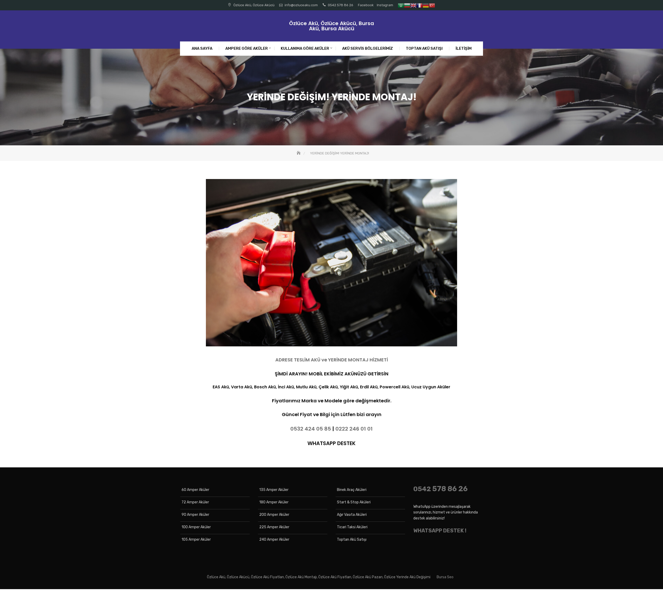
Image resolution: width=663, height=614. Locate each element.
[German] (426, 5)
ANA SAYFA (202, 48)
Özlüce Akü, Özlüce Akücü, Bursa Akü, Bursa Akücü (331, 26)
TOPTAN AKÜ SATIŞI (424, 48)
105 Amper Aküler (196, 539)
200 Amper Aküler (274, 514)
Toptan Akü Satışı (351, 539)
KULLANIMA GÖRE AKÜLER (305, 48)
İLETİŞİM (464, 48)
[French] (419, 5)
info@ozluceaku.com (301, 5)
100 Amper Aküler (196, 527)
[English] (413, 5)
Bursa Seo (445, 577)
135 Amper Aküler (274, 490)
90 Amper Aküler (195, 514)
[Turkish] (432, 5)
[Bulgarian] (407, 5)
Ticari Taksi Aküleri (352, 527)
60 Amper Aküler (195, 490)
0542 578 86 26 (340, 5)
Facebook (366, 5)
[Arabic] (401, 5)
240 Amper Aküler (274, 539)
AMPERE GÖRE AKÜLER (246, 48)
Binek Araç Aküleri (351, 490)
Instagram (385, 5)
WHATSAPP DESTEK (331, 443)
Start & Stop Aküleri (354, 502)
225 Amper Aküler (274, 527)
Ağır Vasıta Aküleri (352, 514)
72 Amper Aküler (195, 502)
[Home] (299, 153)
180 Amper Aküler (274, 502)
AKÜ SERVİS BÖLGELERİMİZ (367, 48)
